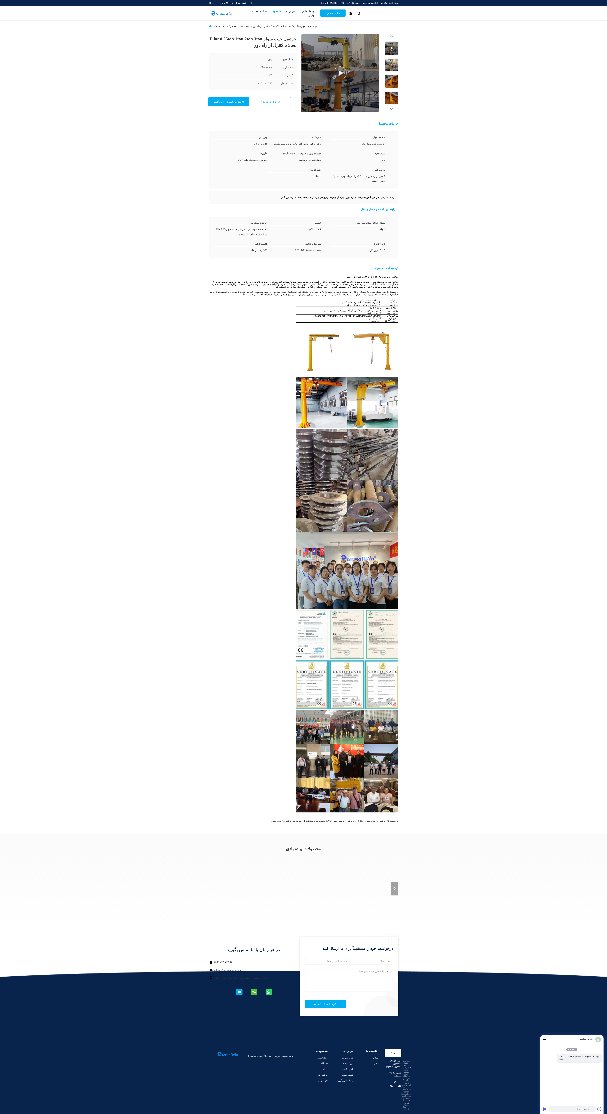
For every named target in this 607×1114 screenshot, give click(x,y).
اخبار (376, 1063)
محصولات (276, 11)
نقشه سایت (347, 1075)
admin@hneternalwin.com (227, 970)
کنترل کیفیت (347, 1069)
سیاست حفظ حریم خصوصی (407, 1064)
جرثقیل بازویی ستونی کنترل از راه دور (366, 820)
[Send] (544, 1108)
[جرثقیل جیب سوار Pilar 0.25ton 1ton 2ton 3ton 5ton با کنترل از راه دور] (340, 73)
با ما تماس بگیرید (308, 13)
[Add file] (599, 1108)
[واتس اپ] (272, 994)
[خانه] (221, 13)
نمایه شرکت (347, 1058)
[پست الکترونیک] (243, 994)
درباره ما (290, 11)
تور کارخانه (348, 1063)
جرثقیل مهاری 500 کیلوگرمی (330, 820)
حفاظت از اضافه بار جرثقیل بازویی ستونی (292, 820)
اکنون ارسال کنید (327, 1004)
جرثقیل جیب (245, 26)
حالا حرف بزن (333, 13)
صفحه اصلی (259, 11)
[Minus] (545, 1039)
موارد (375, 1058)
